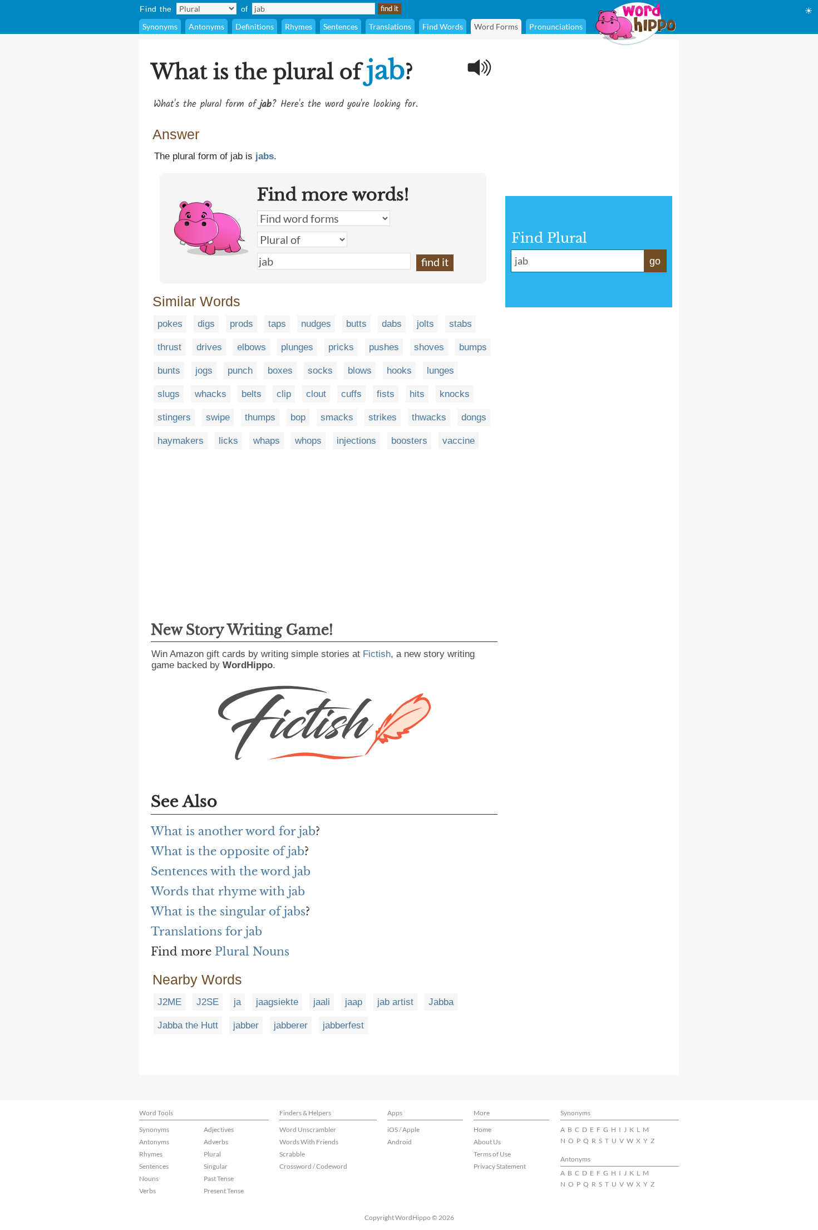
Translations (390, 26)
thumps (260, 417)
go (655, 261)
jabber (246, 1025)
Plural (212, 1154)
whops (308, 440)
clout (316, 394)
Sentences (340, 26)
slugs (168, 394)
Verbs (147, 1191)
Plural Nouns (252, 951)
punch (240, 370)
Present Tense (224, 1191)
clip (284, 394)
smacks (337, 417)
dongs (473, 417)
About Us (487, 1142)
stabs (460, 323)
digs (206, 323)
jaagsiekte (277, 1002)
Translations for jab (206, 931)
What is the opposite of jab (227, 851)
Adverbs (216, 1142)
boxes (280, 370)
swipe (218, 417)
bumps (473, 347)
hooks (399, 370)
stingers (174, 417)
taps (277, 323)
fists (386, 394)
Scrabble (292, 1154)
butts (356, 323)
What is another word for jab (233, 831)
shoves (429, 347)
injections (356, 440)
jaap (353, 1002)
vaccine (458, 440)
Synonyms (160, 26)
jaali (321, 1002)
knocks (455, 394)
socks (320, 370)
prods (241, 323)
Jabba (441, 1002)
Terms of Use (492, 1154)
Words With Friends (308, 1142)
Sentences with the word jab (231, 871)
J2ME (169, 1002)
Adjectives (219, 1129)
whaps (266, 440)
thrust (169, 347)
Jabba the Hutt (187, 1025)
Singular (216, 1166)
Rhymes (298, 26)
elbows (251, 347)
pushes (384, 347)
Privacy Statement (500, 1166)
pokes (170, 323)
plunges (297, 347)
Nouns (149, 1178)
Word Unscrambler (307, 1129)
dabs (392, 323)
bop (297, 417)
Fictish (377, 654)
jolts (425, 323)
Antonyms (206, 26)
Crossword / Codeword (313, 1166)
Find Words (442, 26)
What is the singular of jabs (228, 911)
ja (237, 1002)
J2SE (207, 1002)
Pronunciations (556, 26)
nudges (316, 323)
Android (399, 1142)
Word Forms (496, 26)
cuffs (351, 394)
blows (360, 370)
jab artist (395, 1002)
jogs (204, 370)
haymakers (180, 440)
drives (209, 347)
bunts (168, 370)
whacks (210, 394)
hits (417, 394)
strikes (382, 417)
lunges (440, 370)
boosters (409, 440)
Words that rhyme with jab (228, 891)
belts (252, 394)
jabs (264, 156)
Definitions (254, 26)
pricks (341, 347)
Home (482, 1129)
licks (228, 440)
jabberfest (343, 1025)
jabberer (291, 1025)
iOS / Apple (403, 1129)
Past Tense (219, 1178)
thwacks (429, 417)
